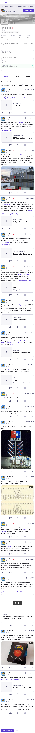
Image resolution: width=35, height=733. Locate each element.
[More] (33, 113)
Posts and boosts (6, 82)
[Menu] (2, 71)
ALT (31, 188)
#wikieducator (5, 85)
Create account (7, 730)
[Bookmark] (25, 113)
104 (11, 37)
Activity (6, 76)
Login (16, 730)
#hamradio (13, 85)
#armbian (26, 85)
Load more (17, 718)
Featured (28, 76)
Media (17, 76)
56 (2, 37)
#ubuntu (20, 85)
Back (5, 2)
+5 (31, 85)
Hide (31, 168)
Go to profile (28, 10)
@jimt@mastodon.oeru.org (7, 30)
